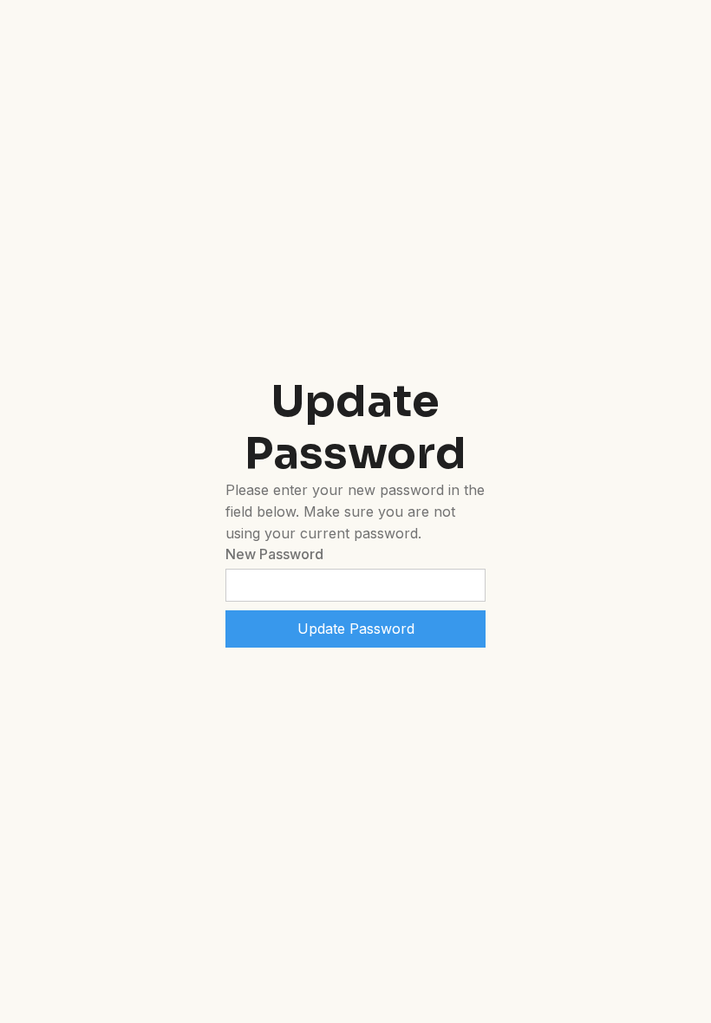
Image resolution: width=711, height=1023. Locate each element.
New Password (274, 554)
